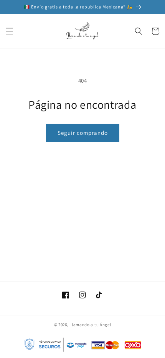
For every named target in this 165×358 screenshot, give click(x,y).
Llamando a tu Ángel (90, 324)
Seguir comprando (83, 132)
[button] (9, 31)
